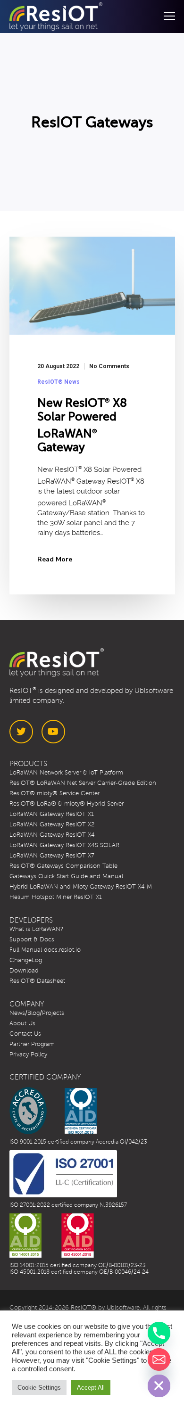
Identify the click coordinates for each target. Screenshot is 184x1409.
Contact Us (25, 1033)
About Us (22, 1023)
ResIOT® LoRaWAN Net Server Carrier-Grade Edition (82, 783)
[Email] (159, 1359)
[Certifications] (53, 1110)
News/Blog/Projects (36, 1013)
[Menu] (165, 16)
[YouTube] (53, 731)
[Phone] (159, 1333)
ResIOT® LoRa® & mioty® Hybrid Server (66, 803)
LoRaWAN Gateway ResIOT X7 (51, 855)
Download (24, 970)
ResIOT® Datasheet (37, 981)
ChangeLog (25, 960)
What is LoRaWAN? (36, 929)
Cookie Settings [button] (39, 1387)
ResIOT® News (58, 382)
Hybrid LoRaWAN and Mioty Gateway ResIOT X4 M (80, 886)
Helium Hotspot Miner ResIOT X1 (55, 897)
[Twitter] (21, 731)
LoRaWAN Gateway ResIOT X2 (51, 824)
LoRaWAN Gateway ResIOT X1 (51, 814)
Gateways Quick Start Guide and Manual (66, 876)
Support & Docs (31, 939)
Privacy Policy (28, 1054)
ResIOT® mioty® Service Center (54, 793)
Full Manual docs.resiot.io (45, 950)
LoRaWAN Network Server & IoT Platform (66, 772)
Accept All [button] (91, 1387)
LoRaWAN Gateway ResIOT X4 (52, 835)
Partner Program (32, 1044)
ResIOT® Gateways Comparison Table (63, 866)
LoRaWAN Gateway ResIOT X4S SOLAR (64, 845)
